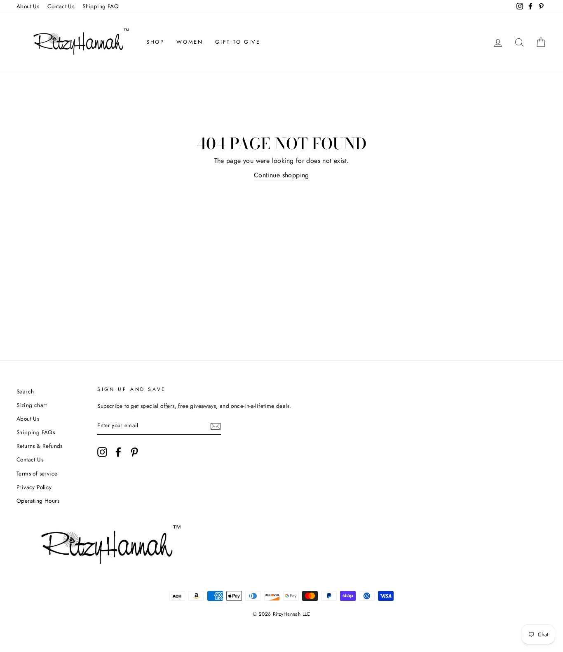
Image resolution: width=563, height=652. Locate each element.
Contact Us (60, 6)
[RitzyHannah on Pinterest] (134, 452)
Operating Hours (37, 501)
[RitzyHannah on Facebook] (118, 452)
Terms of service (36, 473)
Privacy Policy (34, 487)
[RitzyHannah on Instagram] (102, 452)
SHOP (155, 42)
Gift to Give (237, 42)
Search (25, 391)
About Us (27, 6)
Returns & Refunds (39, 446)
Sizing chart (31, 405)
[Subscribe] (215, 425)
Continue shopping (281, 175)
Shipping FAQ (100, 6)
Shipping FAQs (35, 432)
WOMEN (189, 42)
